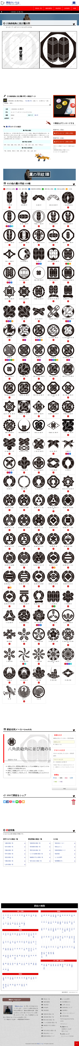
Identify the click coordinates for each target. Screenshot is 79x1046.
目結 (17, 923)
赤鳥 (41, 915)
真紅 (66, 778)
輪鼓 (48, 953)
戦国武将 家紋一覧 (48, 1014)
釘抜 (67, 922)
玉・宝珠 (51, 938)
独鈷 (69, 937)
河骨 (31, 942)
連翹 (35, 964)
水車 (55, 965)
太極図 (71, 965)
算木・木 (62, 930)
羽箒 (46, 947)
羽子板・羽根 (74, 939)
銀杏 (19, 934)
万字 (67, 965)
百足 (24, 985)
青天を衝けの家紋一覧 (36, 861)
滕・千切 (60, 938)
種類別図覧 (49, 8)
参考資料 (67, 8)
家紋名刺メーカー (59, 843)
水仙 (12, 949)
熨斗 (71, 937)
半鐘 (51, 922)
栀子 (24, 942)
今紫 (61, 782)
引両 (10, 923)
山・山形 (10, 916)
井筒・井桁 (44, 966)
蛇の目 (69, 930)
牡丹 (10, 964)
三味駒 (64, 930)
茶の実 (31, 949)
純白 (56, 778)
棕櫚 (10, 949)
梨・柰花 (15, 957)
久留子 (71, 923)
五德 (48, 929)
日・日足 (3, 916)
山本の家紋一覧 (9, 864)
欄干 (60, 965)
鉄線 (5, 956)
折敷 (60, 915)
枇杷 (3, 964)
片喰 (10, 942)
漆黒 (61, 778)
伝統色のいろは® (66, 1029)
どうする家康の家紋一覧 (36, 854)
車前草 (28, 935)
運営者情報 (65, 1016)
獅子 (33, 978)
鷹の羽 (36, 115)
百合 (28, 964)
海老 (10, 978)
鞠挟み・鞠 (41, 955)
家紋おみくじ (58, 846)
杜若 (3, 942)
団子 (55, 937)
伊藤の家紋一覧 (9, 861)
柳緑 (56, 782)
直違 (51, 965)
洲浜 (41, 937)
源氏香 (62, 965)
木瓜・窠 (19, 924)
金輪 (48, 922)
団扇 (53, 915)
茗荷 (17, 964)
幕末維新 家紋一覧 (48, 1017)
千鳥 (8, 985)
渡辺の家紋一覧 (9, 857)
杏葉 (64, 922)
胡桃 (28, 942)
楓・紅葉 (33, 935)
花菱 (8, 923)
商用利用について (67, 1007)
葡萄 (8, 964)
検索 (74, 8)
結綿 (44, 953)
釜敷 (58, 922)
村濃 (15, 923)
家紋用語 (58, 8)
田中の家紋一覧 (9, 854)
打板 (62, 937)
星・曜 (8, 916)
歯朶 (8, 949)
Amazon (72, 115)
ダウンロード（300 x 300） (65, 133)
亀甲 (35, 915)
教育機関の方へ (59, 861)
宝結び (53, 938)
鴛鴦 (12, 978)
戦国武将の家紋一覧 (35, 843)
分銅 (58, 947)
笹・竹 (35, 943)
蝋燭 (53, 953)
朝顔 (10, 934)
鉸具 (71, 915)
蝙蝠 (26, 978)
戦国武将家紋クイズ (60, 850)
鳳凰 (22, 985)
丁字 (33, 949)
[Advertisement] (39, 81)
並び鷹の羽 (29, 101)
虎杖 (17, 934)
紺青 (71, 778)
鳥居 (53, 965)
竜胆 (33, 964)
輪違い (24, 924)
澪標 (58, 965)
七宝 (3, 923)
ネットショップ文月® (67, 1036)
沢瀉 (31, 934)
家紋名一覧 (38, 8)
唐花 (31, 915)
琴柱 (51, 929)
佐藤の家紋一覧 (9, 843)
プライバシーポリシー (68, 1013)
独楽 (55, 929)
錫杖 (67, 929)
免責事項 (64, 1010)
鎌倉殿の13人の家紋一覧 (36, 857)
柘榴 (5, 949)
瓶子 (62, 947)
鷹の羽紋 (6, 12)
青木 (5, 934)
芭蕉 (28, 956)
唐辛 (10, 956)
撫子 (22, 956)
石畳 (46, 965)
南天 (24, 956)
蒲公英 (28, 949)
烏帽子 (55, 916)
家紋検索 (46, 1010)
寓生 (12, 964)
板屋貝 (3, 979)
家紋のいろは (12, 2)
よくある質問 (58, 857)
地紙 (58, 937)
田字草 (8, 956)
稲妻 (24, 915)
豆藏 (74, 947)
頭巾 (71, 929)
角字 (69, 965)
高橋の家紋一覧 (9, 850)
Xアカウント (64, 1024)
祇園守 (60, 923)
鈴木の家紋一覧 (9, 846)
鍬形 (41, 929)
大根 (24, 949)
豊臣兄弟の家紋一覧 (35, 850)
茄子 (17, 956)
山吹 (22, 964)
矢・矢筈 (46, 954)
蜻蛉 (15, 985)
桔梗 (15, 942)
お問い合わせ (66, 1005)
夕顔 (24, 964)
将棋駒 (53, 930)
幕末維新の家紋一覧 (35, 846)
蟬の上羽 (3, 986)
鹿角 (31, 978)
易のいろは (64, 1031)
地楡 (8, 969)
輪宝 (51, 953)
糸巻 (51, 915)
